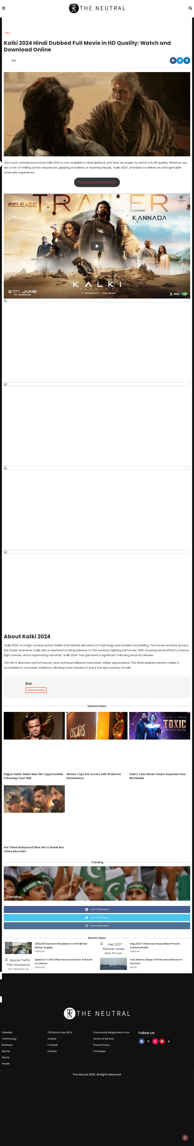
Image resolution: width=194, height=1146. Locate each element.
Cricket (52, 983)
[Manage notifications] (185, 1138)
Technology (9, 983)
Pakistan (40, 896)
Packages (99, 996)
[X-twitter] (148, 986)
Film (7, 33)
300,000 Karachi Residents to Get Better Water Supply (61, 890)
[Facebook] (142, 986)
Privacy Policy (101, 990)
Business (7, 990)
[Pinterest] (162, 986)
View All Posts (36, 690)
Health (6, 1008)
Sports (6, 996)
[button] (173, 60)
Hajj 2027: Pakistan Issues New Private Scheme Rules (155, 890)
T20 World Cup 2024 (60, 977)
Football (52, 990)
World (133, 912)
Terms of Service (103, 983)
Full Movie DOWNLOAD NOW (97, 182)
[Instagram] (155, 986)
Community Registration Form (111, 977)
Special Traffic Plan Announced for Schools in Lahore (63, 906)
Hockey (52, 996)
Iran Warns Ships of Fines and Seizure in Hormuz (156, 906)
